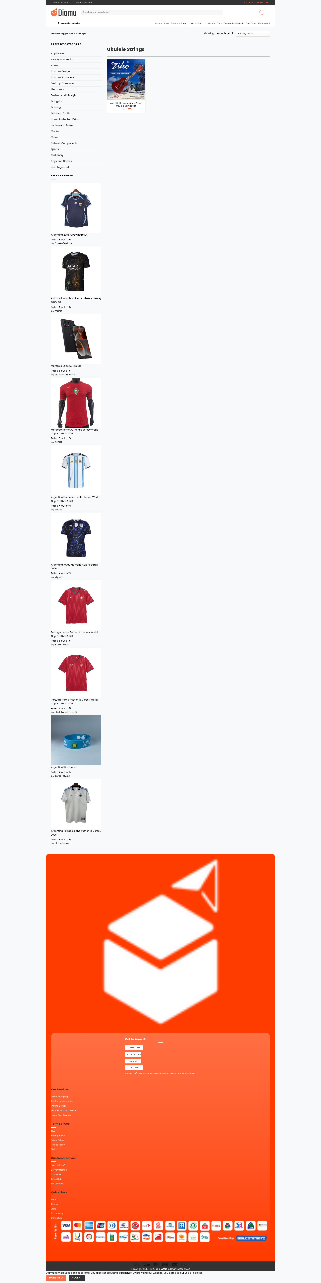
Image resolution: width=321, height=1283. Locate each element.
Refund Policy (58, 1144)
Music (54, 137)
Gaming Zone (215, 23)
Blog (53, 1208)
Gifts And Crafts (61, 113)
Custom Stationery (62, 77)
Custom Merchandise (62, 1101)
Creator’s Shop (178, 23)
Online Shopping (59, 1096)
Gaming (56, 107)
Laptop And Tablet (62, 125)
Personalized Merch (234, 23)
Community (57, 1213)
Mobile (55, 131)
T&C (53, 1130)
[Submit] (220, 12)
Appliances (58, 53)
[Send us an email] (102, 2)
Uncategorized (60, 167)
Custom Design (60, 71)
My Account (264, 23)
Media (259, 2)
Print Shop (251, 23)
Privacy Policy (58, 1135)
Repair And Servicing (61, 1115)
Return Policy (57, 1140)
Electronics (57, 89)
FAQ (268, 2)
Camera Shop (162, 23)
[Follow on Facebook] (96, 2)
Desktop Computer (62, 83)
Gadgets (56, 101)
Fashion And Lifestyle (63, 95)
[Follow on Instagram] (99, 2)
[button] (261, 12)
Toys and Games (61, 161)
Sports (55, 149)
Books (54, 65)
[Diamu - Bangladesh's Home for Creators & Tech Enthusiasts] (63, 12)
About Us (248, 2)
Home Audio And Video (65, 119)
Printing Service (58, 1105)
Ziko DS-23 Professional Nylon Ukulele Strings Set (126, 104)
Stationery (57, 155)
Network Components (64, 143)
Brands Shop (197, 23)
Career (54, 1204)
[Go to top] (314, 1278)
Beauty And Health (62, 59)
